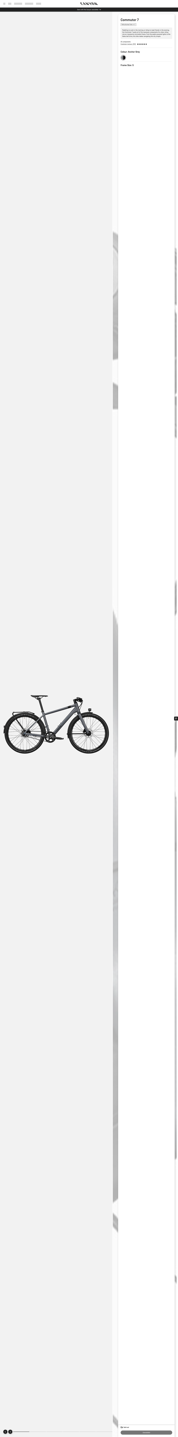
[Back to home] (89, 3)
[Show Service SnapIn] (176, 719)
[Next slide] (10, 1432)
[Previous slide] (5, 1432)
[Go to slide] (38, 1432)
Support (38, 4)
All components (126, 42)
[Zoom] (56, 726)
